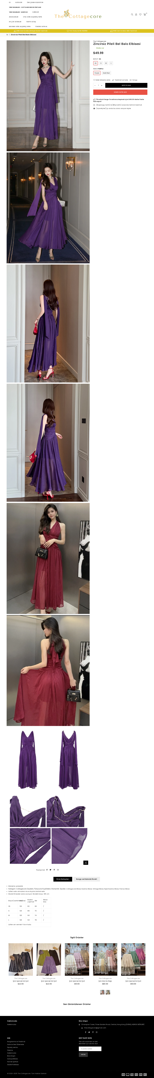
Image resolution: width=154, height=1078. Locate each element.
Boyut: (97, 59)
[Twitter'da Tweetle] (50, 869)
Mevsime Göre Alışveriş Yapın (19, 26)
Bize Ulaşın (11, 1056)
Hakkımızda (11, 1024)
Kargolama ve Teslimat (16, 1042)
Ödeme (10, 1050)
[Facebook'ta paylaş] (47, 869)
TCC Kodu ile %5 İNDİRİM (78, 31)
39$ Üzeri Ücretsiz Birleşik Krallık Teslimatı (31, 31)
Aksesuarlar (13, 17)
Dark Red (106, 73)
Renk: (98, 69)
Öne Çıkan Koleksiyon (35, 2)
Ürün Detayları (62, 879)
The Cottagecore (99, 41)
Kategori (18, 2)
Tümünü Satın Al (41, 26)
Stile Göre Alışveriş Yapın (32, 17)
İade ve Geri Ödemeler (15, 1044)
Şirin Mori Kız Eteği (105, 981)
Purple (97, 73)
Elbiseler (35, 12)
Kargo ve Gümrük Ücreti (86, 879)
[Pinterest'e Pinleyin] (54, 869)
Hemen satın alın (120, 92)
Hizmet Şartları (12, 1062)
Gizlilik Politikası (13, 1065)
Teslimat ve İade (121, 80)
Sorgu (134, 80)
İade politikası (12, 1059)
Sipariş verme (12, 1047)
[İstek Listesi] (140, 14)
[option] (30, 31)
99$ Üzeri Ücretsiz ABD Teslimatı (125, 31)
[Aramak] (132, 14)
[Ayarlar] (136, 14)
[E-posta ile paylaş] (58, 869)
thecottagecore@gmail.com (95, 1028)
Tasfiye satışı (31, 22)
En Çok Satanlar (15, 22)
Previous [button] (4, 972)
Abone (83, 1054)
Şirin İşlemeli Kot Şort (21, 981)
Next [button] (150, 972)
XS (95, 63)
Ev (10, 2)
